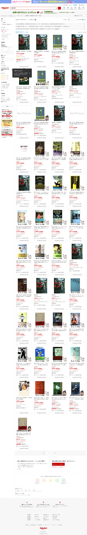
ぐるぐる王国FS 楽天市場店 (40, 305)
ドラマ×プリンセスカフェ (57, 132)
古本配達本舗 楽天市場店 (22, 134)
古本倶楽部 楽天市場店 (22, 169)
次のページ (56, 453)
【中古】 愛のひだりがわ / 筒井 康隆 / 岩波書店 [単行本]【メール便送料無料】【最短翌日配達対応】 (77, 159)
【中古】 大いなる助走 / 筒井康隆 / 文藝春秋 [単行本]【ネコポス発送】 (23, 435)
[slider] (1, 47)
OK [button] (29, 73)
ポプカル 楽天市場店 (56, 305)
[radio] (1, 20)
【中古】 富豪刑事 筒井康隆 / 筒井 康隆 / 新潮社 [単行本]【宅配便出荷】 (41, 88)
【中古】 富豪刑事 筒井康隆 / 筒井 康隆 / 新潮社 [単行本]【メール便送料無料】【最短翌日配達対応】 (59, 53)
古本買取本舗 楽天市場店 (75, 134)
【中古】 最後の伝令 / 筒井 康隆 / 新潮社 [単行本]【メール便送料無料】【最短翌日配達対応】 (23, 331)
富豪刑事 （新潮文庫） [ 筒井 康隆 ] (24, 51)
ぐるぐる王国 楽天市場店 (75, 270)
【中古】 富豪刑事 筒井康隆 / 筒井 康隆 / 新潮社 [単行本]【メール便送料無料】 (24, 159)
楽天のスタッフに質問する (58, 464)
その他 (33, 489)
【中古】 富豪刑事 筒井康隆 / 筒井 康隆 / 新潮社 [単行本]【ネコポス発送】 (41, 124)
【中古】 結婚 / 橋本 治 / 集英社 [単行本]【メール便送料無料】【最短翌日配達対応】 (76, 365)
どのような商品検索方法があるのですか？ (25, 465)
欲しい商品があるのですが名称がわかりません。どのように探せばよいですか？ (32, 463)
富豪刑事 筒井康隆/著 (56, 122)
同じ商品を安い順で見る (24, 66)
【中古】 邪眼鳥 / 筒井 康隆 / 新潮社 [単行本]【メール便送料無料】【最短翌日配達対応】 (59, 159)
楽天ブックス (20, 61)
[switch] (12, 69)
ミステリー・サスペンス (37, 491)
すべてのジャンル (4, 15)
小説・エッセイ (28, 489)
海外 (5, 55)
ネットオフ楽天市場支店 (22, 99)
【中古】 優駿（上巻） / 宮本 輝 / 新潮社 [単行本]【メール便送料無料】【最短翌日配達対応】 (59, 194)
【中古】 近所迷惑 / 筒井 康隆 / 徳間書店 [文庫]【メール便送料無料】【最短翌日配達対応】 (24, 296)
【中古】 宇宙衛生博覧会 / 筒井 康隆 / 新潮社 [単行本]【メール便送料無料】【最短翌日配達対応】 (41, 228)
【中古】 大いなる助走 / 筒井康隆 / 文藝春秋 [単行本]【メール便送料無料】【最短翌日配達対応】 (41, 331)
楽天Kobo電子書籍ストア (40, 61)
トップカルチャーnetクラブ (76, 97)
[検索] (59, 8)
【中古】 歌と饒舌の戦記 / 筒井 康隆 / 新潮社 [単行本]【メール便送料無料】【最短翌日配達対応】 (41, 262)
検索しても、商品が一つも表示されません (25, 466)
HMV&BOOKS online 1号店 (58, 98)
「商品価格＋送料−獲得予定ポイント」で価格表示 (24, 19)
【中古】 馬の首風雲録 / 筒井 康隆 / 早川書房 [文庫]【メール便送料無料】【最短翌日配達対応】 (76, 331)
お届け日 (2, 61)
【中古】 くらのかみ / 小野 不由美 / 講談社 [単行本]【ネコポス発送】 (59, 399)
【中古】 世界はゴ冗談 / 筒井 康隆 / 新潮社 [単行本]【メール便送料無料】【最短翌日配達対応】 (23, 262)
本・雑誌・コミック (12, 15)
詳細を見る (57, 28)
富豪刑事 (71, 86)
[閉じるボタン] (84, 24)
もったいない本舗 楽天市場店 (58, 63)
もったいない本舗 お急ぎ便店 (40, 135)
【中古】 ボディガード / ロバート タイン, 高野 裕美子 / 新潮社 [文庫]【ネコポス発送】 (76, 399)
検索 (7, 106)
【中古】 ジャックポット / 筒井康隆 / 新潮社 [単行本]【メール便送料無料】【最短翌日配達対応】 (59, 228)
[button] (82, 5)
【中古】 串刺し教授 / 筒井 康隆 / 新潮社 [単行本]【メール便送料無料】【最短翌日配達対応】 (59, 365)
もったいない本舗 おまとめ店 (40, 99)
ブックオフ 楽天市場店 (75, 64)
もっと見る (19, 468)
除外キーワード (4, 101)
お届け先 (2, 57)
